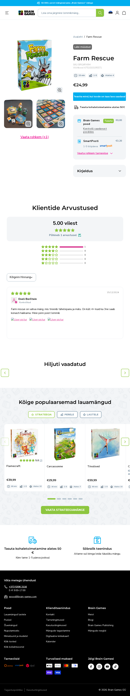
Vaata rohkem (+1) (34, 137)
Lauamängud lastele (15, 614)
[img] (21, 294)
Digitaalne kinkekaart (57, 636)
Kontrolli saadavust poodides (95, 130)
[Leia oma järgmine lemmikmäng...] (100, 13)
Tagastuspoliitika (13, 690)
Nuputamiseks (11, 630)
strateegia (43, 414)
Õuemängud (10, 625)
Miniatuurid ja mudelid (16, 636)
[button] (49, 247)
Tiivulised (93, 466)
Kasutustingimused (56, 625)
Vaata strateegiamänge (65, 510)
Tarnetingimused (55, 620)
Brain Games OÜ (117, 689)
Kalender (51, 641)
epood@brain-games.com (23, 596)
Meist (91, 614)
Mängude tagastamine (58, 630)
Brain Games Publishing (100, 625)
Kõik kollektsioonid (14, 647)
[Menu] (8, 13)
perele (69, 414)
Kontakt (50, 614)
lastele (92, 414)
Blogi (90, 620)
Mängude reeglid (97, 630)
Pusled (7, 620)
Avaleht (78, 37)
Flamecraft (13, 466)
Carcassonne (55, 466)
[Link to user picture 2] (37, 326)
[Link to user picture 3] (56, 326)
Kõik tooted (10, 641)
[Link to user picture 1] (19, 326)
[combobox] (71, 13)
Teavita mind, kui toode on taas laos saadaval (99, 96)
